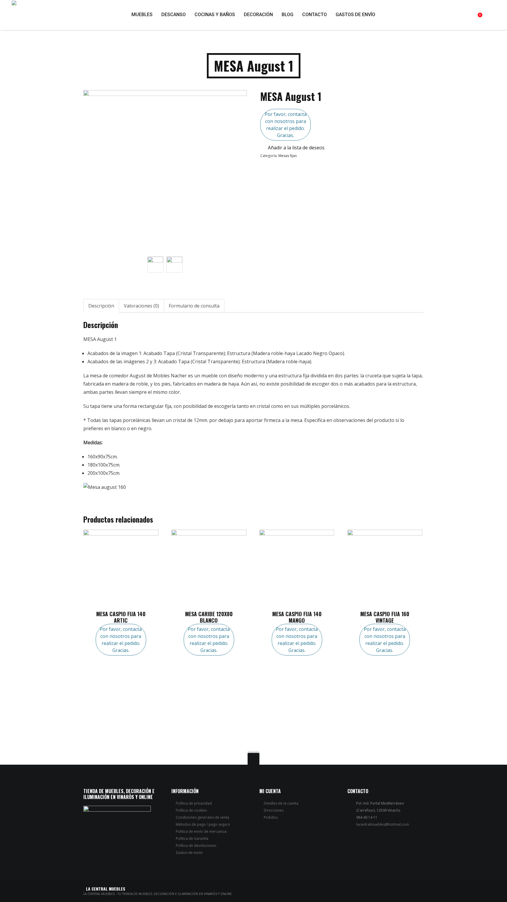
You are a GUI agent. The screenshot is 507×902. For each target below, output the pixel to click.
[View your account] (493, 14)
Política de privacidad (194, 803)
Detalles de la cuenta (281, 803)
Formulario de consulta (194, 306)
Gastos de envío (189, 852)
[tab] (101, 306)
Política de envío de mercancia (201, 831)
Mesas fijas (287, 155)
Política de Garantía (192, 838)
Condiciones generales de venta (202, 817)
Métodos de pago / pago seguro (203, 824)
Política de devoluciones (196, 845)
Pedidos (271, 817)
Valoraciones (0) (141, 306)
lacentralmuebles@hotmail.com (382, 824)
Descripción (101, 306)
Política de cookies (191, 810)
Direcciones (273, 810)
